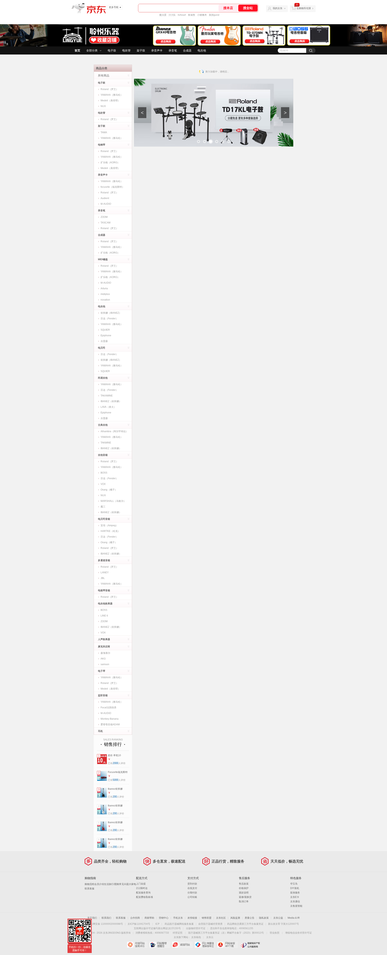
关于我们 (92, 917)
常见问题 (124, 884)
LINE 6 (104, 615)
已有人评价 (117, 763)
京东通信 (295, 901)
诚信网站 (182, 944)
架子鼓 (141, 50)
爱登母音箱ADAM (110, 724)
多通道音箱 (104, 560)
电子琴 (101, 671)
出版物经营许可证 (195, 928)
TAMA (104, 132)
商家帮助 (149, 917)
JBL (103, 578)
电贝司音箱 (104, 519)
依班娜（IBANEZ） (111, 312)
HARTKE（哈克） (110, 531)
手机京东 (178, 917)
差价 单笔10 (114, 755)
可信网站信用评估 (137, 944)
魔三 (103, 506)
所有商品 (103, 75)
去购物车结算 (303, 8)
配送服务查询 (143, 892)
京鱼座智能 (296, 906)
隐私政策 (264, 917)
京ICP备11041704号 (139, 924)
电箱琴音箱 (104, 590)
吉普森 (104, 341)
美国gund (214, 15)
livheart (182, 15)
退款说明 (244, 892)
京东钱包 (196, 937)
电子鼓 (112, 50)
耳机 (100, 731)
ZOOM (104, 217)
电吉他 (202, 50)
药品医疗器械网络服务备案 (179, 924)
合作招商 (135, 917)
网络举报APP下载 (227, 944)
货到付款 (192, 883)
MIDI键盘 (103, 259)
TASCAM (105, 222)
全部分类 (92, 50)
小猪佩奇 (202, 15)
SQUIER (105, 329)
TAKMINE (106, 442)
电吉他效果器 (105, 603)
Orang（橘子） (109, 489)
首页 (77, 50)
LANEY (105, 572)
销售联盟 (206, 917)
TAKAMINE (107, 395)
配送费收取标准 (144, 897)
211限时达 (142, 888)
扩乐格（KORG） (110, 162)
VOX (103, 484)
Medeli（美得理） (110, 100)
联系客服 (89, 888)
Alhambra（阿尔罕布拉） (114, 431)
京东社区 (221, 917)
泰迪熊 (191, 15)
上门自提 (141, 883)
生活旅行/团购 (111, 884)
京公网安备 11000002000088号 (105, 924)
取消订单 (244, 901)
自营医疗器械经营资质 (210, 924)
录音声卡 (156, 50)
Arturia (104, 288)
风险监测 (235, 917)
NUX (103, 106)
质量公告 (249, 917)
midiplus (105, 294)
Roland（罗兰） (109, 89)
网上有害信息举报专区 (205, 944)
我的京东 (277, 8)
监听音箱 (103, 695)
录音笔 (173, 50)
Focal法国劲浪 (108, 707)
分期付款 (192, 892)
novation (105, 299)
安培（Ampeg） (109, 525)
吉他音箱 (103, 455)
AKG (103, 658)
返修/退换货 (245, 897)
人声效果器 (104, 639)
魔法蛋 (162, 15)
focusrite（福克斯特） (112, 187)
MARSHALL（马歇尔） (113, 501)
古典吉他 (103, 425)
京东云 (209, 937)
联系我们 (106, 917)
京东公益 (278, 917)
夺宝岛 (294, 883)
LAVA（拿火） (108, 407)
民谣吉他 (103, 377)
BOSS (104, 472)
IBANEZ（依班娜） (111, 401)
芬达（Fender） (109, 318)
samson (105, 664)
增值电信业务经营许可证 (298, 932)
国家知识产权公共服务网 (250, 944)
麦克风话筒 (104, 646)
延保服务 (295, 892)
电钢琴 (101, 144)
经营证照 (177, 932)
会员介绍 (99, 884)
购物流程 (89, 884)
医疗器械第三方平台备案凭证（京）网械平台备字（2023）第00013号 (226, 932)
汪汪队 (172, 15)
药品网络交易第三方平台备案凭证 (245, 924)
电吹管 (126, 50)
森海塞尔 (105, 653)
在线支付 (192, 888)
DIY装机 (294, 888)
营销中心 (164, 917)
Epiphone (106, 335)
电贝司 (101, 347)
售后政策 (244, 883)
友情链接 (192, 917)
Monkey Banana (110, 718)
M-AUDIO (106, 203)
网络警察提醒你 (159, 944)
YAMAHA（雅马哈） (112, 94)
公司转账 (192, 897)
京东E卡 (294, 897)
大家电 (132, 884)
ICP (157, 924)
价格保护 (244, 888)
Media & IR (294, 917)
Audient (105, 198)
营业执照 (274, 932)
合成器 (187, 50)
